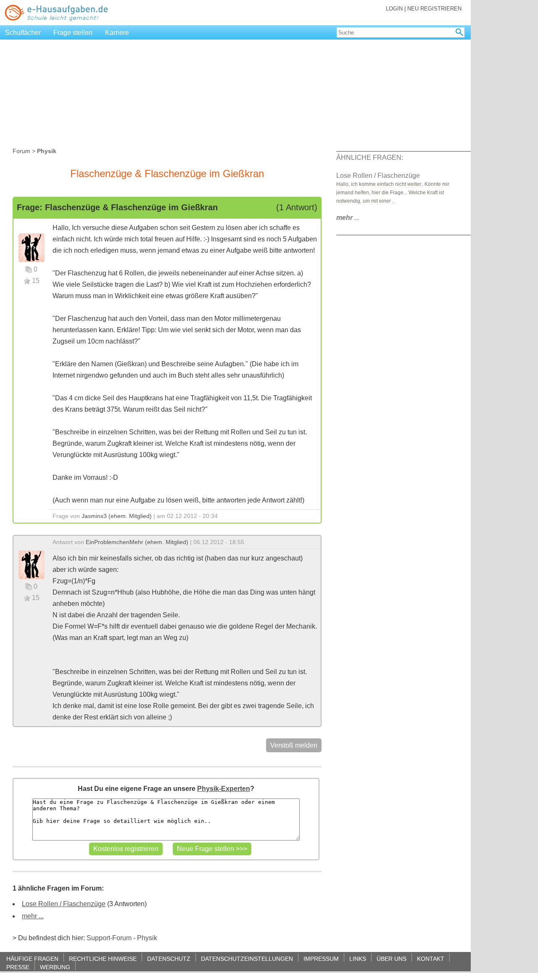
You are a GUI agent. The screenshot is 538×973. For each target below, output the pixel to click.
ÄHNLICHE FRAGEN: (369, 157)
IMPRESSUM (321, 958)
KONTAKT (430, 958)
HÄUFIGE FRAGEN (32, 958)
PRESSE (17, 967)
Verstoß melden (293, 745)
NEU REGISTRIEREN (434, 8)
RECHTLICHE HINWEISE (103, 958)
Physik (147, 937)
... (347, 217)
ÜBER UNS (391, 958)
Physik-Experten (223, 788)
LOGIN (394, 8)
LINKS (357, 958)
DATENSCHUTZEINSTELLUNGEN (247, 958)
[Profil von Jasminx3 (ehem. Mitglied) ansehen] (31, 247)
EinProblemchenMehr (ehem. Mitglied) (137, 542)
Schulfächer (23, 32)
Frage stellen (72, 32)
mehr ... (33, 916)
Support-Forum (109, 937)
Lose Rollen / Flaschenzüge (63, 903)
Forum (21, 151)
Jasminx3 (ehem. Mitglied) (117, 516)
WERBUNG (55, 967)
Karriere (117, 32)
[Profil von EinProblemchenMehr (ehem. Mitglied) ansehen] (31, 564)
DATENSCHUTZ (168, 958)
